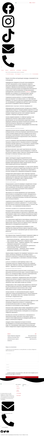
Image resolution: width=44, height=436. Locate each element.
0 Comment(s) (35, 74)
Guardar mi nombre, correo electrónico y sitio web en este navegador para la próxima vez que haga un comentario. (22, 373)
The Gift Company (10, 74)
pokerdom (28, 91)
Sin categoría (18, 74)
